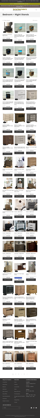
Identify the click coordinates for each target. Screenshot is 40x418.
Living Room (5, 382)
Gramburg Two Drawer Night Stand (30, 170)
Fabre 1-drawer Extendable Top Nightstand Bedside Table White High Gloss (19, 58)
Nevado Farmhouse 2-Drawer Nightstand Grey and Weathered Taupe (31, 103)
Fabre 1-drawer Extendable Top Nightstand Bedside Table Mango (31, 58)
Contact (15, 402)
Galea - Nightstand (18, 233)
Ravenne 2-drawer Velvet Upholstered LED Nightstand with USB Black (8, 298)
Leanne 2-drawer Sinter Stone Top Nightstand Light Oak (19, 298)
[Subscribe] (19, 408)
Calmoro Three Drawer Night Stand (7, 274)
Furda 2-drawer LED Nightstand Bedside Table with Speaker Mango (31, 35)
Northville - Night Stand (31, 253)
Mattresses (5, 389)
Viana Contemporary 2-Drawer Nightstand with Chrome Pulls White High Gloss (19, 103)
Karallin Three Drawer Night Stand (8, 212)
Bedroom (4, 386)
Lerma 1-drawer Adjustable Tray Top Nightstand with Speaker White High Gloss (8, 80)
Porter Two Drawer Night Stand (19, 274)
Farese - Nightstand (18, 211)
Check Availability (7, 40)
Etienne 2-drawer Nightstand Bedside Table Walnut (8, 148)
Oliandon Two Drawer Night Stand (31, 342)
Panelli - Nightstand (7, 253)
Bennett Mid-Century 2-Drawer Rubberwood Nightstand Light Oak (30, 298)
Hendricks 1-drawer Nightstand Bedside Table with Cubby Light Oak (19, 320)
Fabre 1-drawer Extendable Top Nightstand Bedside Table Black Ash (19, 80)
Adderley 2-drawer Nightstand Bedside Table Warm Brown (19, 342)
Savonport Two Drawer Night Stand (18, 191)
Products (16, 384)
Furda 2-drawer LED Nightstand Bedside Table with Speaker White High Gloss (19, 36)
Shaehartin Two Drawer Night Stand (7, 35)
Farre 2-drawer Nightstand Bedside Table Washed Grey (19, 147)
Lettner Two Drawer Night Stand (31, 274)
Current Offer (16, 386)
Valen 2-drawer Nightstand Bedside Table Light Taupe (8, 342)
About (15, 389)
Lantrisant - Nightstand (19, 253)
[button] (3, 10)
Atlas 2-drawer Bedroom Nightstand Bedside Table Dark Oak (31, 320)
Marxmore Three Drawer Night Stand (31, 191)
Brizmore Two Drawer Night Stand (31, 147)
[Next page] (27, 374)
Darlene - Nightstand (30, 233)
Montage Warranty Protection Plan (19, 397)
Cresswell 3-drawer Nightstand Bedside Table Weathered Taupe (31, 126)
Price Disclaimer (17, 393)
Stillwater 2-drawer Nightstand (6, 320)
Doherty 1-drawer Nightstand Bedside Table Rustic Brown (19, 126)
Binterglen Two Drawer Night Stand (8, 191)
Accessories (5, 398)
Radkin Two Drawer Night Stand (8, 170)
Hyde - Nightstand (6, 363)
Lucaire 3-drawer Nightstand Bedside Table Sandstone (8, 126)
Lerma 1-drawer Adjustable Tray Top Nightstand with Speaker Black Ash (8, 103)
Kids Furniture (5, 391)
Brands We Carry (17, 391)
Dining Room (5, 384)
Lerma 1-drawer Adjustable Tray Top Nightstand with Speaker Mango (31, 80)
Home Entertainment (6, 396)
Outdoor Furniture (6, 400)
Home (15, 382)
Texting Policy (16, 399)
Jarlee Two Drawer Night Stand (19, 170)
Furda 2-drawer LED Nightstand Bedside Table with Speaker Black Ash (8, 58)
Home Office (5, 393)
